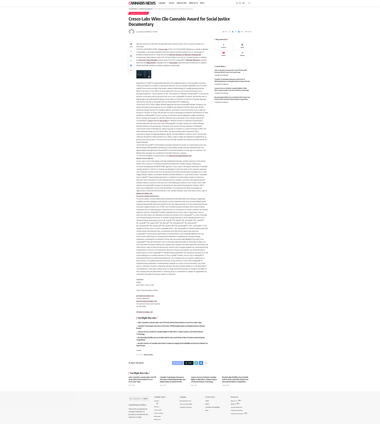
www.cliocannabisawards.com (180, 156)
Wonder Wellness (193, 60)
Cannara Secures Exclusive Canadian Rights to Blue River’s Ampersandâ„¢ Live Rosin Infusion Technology (204, 379)
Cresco (150, 121)
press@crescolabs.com (145, 296)
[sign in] (237, 3)
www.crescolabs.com (144, 193)
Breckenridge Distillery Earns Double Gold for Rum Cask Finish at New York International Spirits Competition (235, 379)
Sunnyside (173, 63)
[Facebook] (223, 46)
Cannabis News (142, 3)
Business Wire (148, 355)
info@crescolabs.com (144, 312)
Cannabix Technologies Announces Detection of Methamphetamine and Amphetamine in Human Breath (172, 379)
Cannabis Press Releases (138, 13)
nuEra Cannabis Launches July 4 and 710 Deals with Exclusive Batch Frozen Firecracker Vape (170, 322)
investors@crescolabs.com (146, 301)
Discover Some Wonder (148, 60)
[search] (240, 3)
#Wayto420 (151, 63)
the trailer (164, 121)
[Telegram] (242, 54)
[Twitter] (242, 46)
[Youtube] (223, 54)
